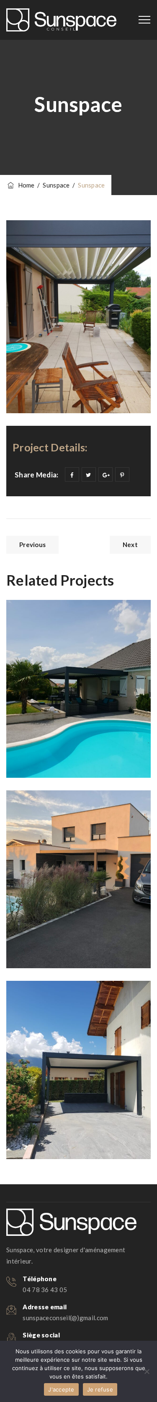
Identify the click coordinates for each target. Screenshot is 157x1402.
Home (25, 185)
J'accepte (61, 1389)
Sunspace (47, 1008)
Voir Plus (40, 751)
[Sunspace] (61, 20)
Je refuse (100, 1389)
